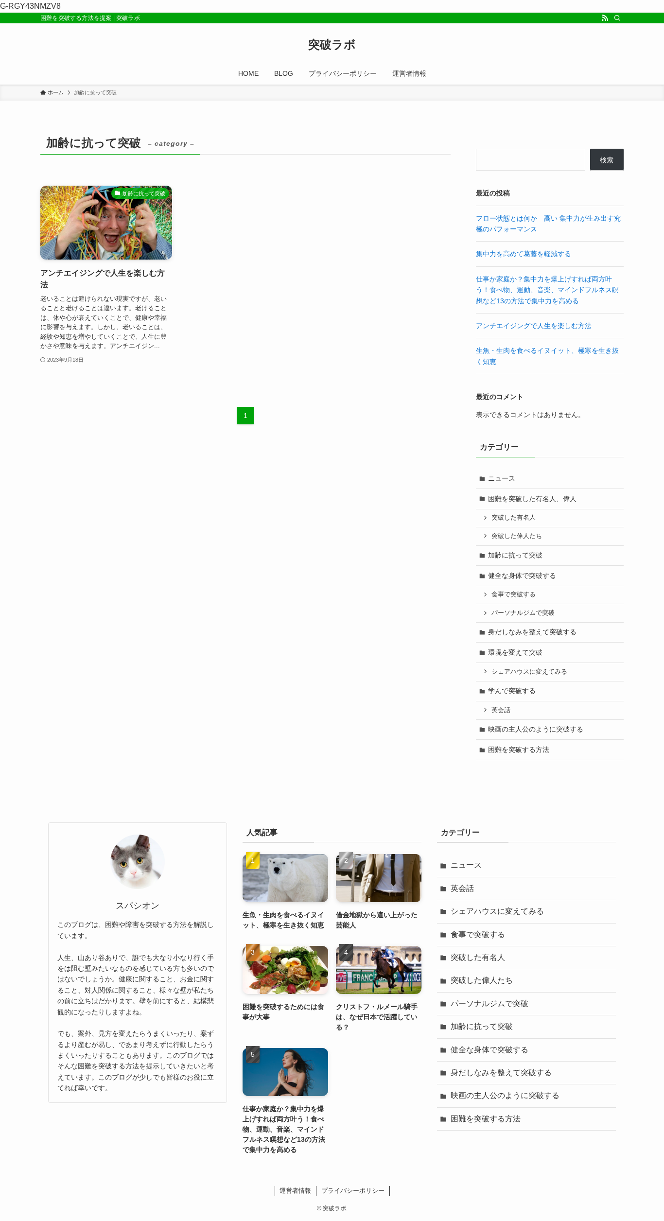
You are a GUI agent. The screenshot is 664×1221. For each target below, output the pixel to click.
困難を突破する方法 (518, 749)
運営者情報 (295, 1190)
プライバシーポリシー (352, 1190)
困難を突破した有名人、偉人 (532, 499)
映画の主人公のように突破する (535, 729)
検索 (606, 160)
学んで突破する (512, 691)
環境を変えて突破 (515, 652)
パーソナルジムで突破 (523, 613)
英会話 (500, 710)
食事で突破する (513, 594)
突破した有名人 (513, 517)
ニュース (501, 478)
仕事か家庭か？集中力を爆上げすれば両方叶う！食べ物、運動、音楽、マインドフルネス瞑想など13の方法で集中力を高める (547, 290)
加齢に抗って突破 (515, 555)
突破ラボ (332, 45)
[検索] (617, 18)
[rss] (604, 18)
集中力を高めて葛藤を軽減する (523, 254)
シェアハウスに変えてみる (529, 671)
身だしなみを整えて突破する (532, 632)
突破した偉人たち (516, 536)
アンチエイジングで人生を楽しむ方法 (534, 326)
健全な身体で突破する (522, 575)
